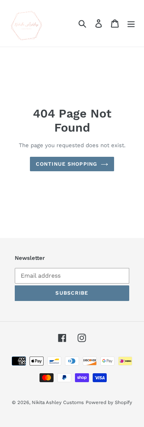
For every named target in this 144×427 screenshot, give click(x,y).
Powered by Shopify (109, 402)
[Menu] (131, 23)
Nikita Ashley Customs (58, 402)
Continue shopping (66, 164)
